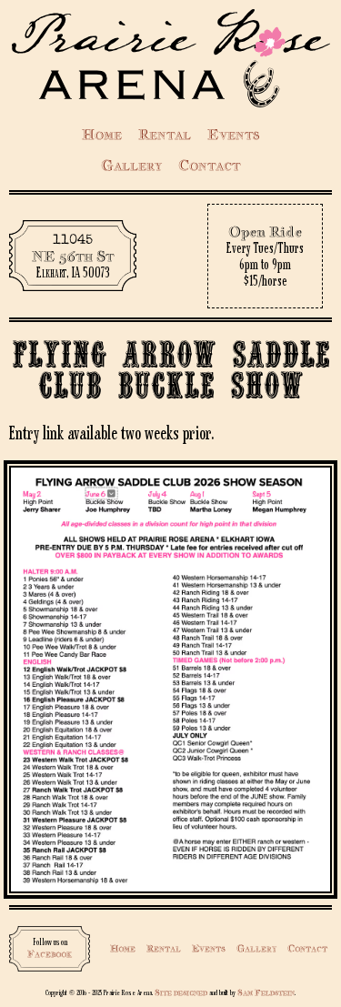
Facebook (49, 954)
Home (102, 134)
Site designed (181, 992)
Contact (209, 165)
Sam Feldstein (266, 992)
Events (233, 134)
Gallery (131, 165)
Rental (164, 134)
